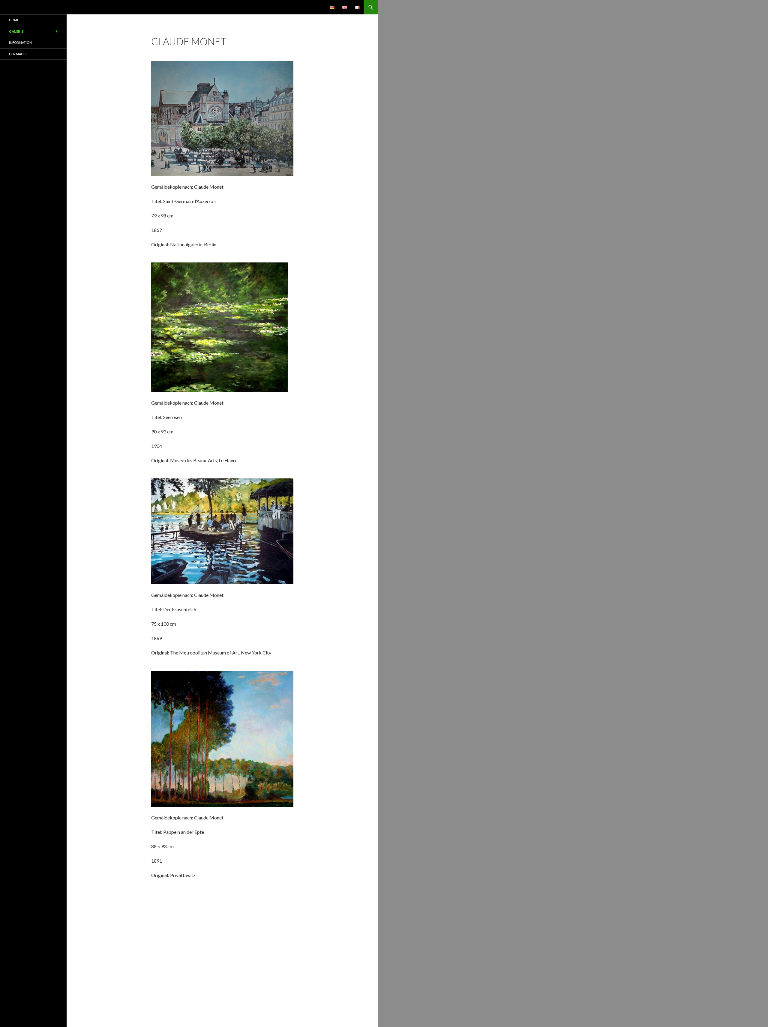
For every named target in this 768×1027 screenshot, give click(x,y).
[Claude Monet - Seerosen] (219, 326)
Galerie (16, 31)
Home (14, 20)
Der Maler (18, 54)
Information (20, 42)
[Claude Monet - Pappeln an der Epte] (222, 738)
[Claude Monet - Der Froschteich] (222, 531)
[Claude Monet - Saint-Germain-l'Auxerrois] (222, 118)
